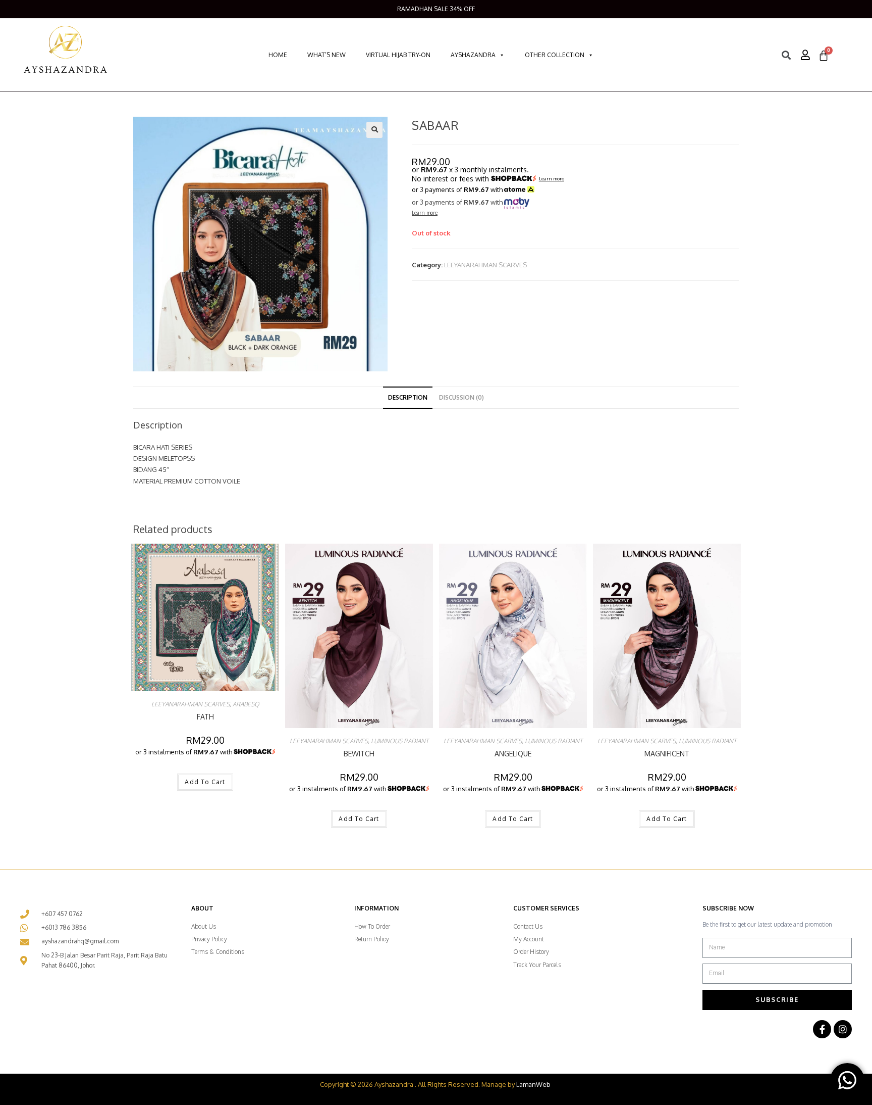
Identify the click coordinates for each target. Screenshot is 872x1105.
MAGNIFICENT (666, 753)
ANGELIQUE (513, 753)
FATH (205, 716)
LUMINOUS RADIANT (399, 741)
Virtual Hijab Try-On (398, 55)
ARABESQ (246, 704)
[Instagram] (843, 1029)
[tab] (407, 397)
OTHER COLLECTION (554, 55)
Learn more (551, 178)
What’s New (326, 55)
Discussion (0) (461, 397)
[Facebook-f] (822, 1029)
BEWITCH (359, 753)
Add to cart (205, 782)
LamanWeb (533, 1084)
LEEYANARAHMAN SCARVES (485, 265)
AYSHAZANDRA (473, 55)
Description (407, 397)
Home (277, 55)
